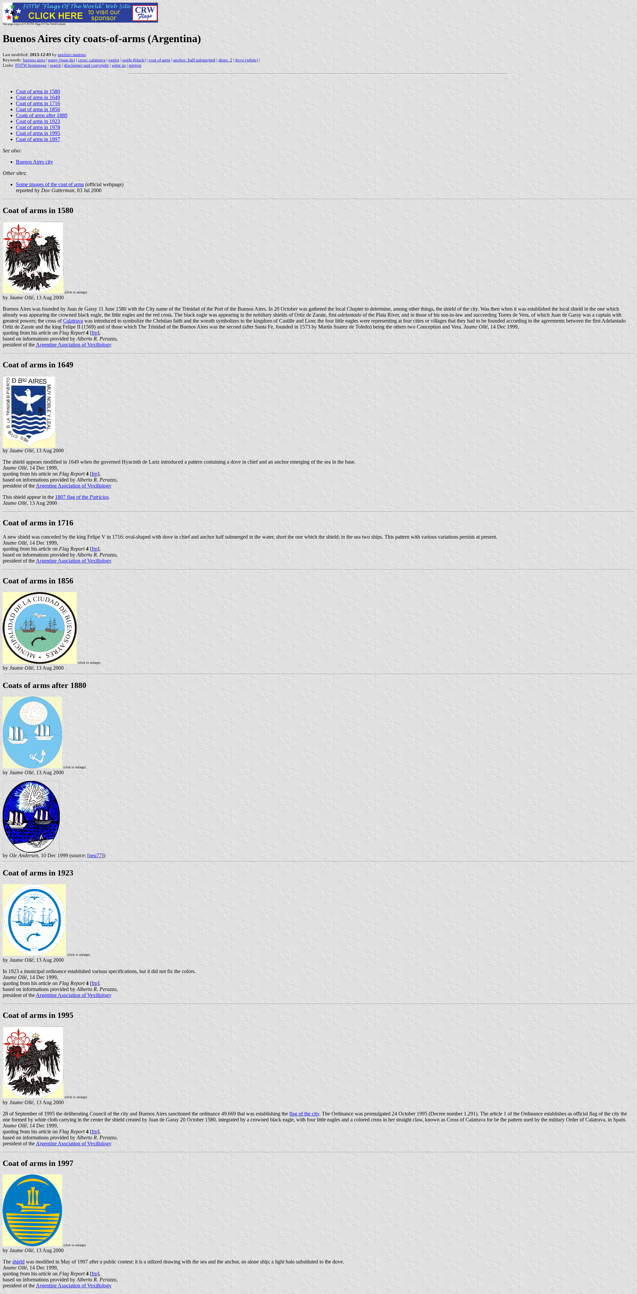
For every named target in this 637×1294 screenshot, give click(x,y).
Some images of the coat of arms (50, 184)
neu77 (95, 855)
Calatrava (73, 321)
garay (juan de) (61, 59)
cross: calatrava (92, 59)
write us (119, 65)
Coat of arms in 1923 (38, 121)
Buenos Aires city (34, 162)
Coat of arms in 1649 (38, 97)
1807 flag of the (81, 497)
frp (95, 333)
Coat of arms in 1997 (38, 139)
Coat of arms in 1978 (38, 127)
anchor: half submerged (194, 59)
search (55, 65)
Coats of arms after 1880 (41, 115)
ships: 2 (225, 59)
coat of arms (159, 59)
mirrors (135, 65)
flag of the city (304, 1113)
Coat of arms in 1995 (38, 133)
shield (18, 1261)
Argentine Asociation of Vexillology (73, 344)
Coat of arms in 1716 (38, 103)
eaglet (113, 59)
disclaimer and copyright (86, 65)
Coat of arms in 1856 (38, 109)
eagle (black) (134, 59)
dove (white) (246, 59)
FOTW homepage (31, 65)
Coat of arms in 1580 (38, 91)
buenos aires (34, 59)
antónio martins (72, 54)
